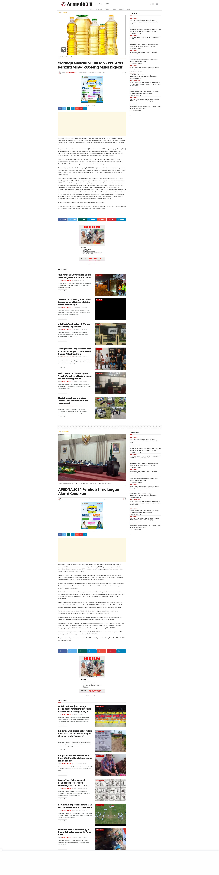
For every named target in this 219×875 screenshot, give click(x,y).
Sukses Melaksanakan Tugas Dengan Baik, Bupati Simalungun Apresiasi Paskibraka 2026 (144, 92)
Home (59, 12)
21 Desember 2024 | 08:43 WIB (80, 307)
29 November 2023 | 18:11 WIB (86, 499)
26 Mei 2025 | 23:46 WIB (78, 280)
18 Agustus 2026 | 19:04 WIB (135, 78)
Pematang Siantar (135, 80)
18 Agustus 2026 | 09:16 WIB (135, 95)
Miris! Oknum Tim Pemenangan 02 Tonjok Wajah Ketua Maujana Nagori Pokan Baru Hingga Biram (75, 376)
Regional (99, 9)
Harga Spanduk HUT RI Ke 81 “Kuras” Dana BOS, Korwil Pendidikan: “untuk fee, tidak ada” (145, 38)
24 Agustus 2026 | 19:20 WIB (135, 25)
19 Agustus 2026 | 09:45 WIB (135, 63)
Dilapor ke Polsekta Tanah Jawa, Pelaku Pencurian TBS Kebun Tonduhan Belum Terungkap (144, 100)
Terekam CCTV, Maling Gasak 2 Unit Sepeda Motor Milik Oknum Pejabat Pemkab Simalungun (74, 302)
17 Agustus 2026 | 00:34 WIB (135, 103)
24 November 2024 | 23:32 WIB (80, 329)
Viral (128, 9)
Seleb (114, 9)
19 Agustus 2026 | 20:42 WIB (135, 56)
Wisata (121, 9)
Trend (107, 9)
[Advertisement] (92, 124)
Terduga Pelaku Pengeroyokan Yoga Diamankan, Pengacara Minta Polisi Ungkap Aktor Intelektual (74, 351)
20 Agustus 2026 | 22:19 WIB (135, 41)
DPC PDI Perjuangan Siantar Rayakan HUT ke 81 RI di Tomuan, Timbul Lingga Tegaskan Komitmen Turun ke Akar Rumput (145, 84)
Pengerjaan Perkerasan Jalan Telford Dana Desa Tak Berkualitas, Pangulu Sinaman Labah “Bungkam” (145, 30)
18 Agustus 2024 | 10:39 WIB (79, 406)
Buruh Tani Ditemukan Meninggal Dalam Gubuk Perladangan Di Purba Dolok (144, 60)
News (90, 9)
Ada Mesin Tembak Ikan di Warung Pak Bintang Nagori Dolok (74, 325)
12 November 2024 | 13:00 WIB (80, 381)
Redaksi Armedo (71, 72)
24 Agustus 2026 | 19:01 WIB (135, 33)
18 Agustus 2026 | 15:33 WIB (135, 88)
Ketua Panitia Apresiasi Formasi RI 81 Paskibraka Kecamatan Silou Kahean (143, 53)
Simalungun (133, 18)
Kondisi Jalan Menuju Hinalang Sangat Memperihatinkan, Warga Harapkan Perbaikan (143, 75)
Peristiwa (64, 12)
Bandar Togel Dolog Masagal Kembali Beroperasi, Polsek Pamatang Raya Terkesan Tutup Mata (144, 45)
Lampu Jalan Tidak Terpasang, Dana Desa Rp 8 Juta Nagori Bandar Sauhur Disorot (145, 107)
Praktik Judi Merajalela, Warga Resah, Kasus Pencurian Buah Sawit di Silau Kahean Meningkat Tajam (144, 22)
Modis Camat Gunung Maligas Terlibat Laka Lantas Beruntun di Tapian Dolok (73, 401)
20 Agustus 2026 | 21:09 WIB (135, 48)
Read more (63, 290)
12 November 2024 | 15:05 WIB (80, 356)
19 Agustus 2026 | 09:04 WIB (135, 71)
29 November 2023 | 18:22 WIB (87, 72)
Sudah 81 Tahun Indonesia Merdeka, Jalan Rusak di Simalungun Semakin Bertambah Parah (144, 68)
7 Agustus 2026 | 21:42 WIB (135, 110)
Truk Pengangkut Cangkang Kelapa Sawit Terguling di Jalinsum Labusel (74, 276)
